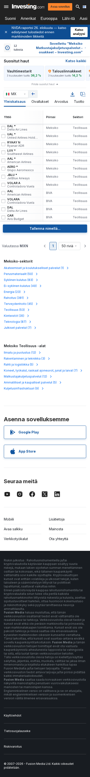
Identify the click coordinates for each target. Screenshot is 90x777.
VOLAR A (20, 184)
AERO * (20, 168)
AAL (19, 193)
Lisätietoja (57, 519)
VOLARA (20, 201)
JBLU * (18, 176)
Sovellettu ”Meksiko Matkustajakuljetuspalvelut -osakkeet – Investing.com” (59, 48)
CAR (15, 217)
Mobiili (9, 519)
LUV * (20, 152)
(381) (14, 298)
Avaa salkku (13, 529)
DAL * (17, 128)
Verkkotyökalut (16, 539)
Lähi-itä (68, 18)
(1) (34, 268)
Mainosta (56, 529)
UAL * (22, 136)
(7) (17, 327)
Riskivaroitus (13, 746)
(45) (18, 304)
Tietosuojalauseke (17, 731)
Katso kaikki (76, 61)
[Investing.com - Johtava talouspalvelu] (28, 7)
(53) (14, 310)
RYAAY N (15, 144)
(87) (15, 321)
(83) (18, 280)
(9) (21, 388)
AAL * (19, 160)
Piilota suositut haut (42, 84)
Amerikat (28, 18)
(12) (20, 352)
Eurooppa (49, 18)
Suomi (10, 18)
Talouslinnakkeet (66, 71)
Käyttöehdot (12, 715)
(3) (24, 358)
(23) (12, 292)
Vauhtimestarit (19, 71)
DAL (17, 209)
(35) (14, 315)
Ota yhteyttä (58, 539)
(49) (20, 286)
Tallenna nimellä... (45, 228)
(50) (18, 274)
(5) (18, 364)
